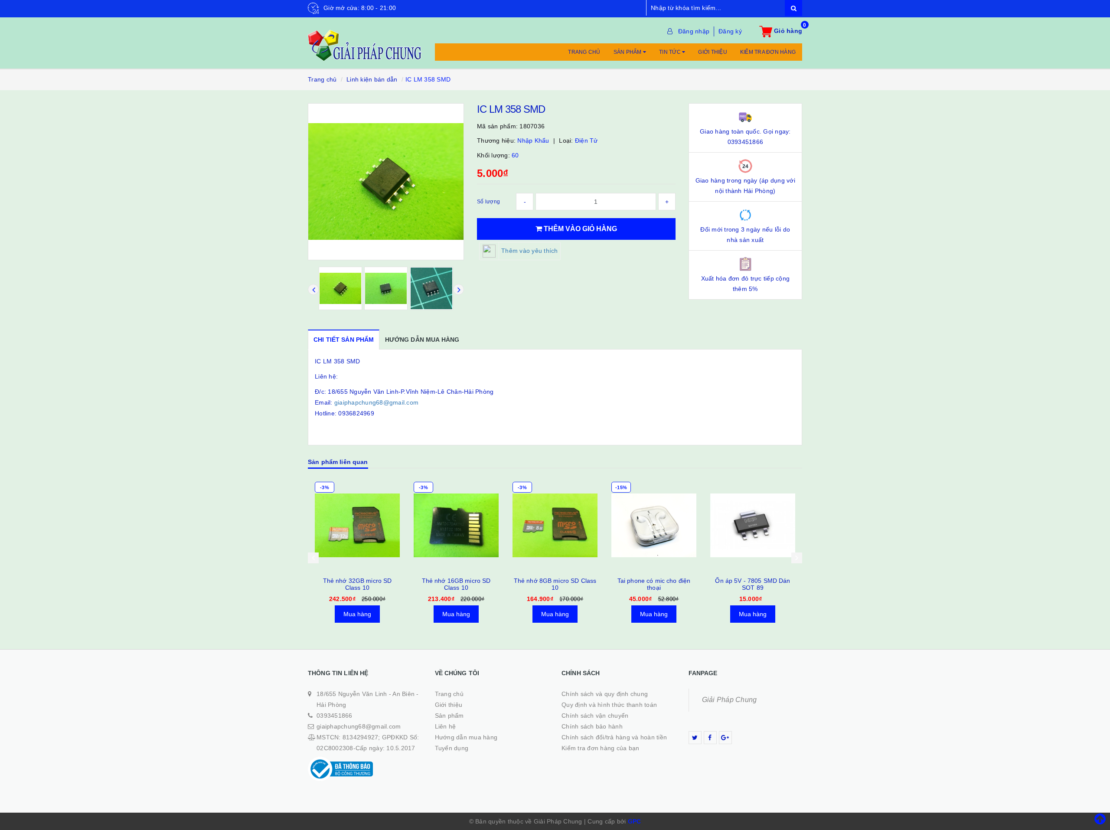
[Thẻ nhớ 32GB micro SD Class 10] (357, 525)
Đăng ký (730, 31)
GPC (634, 821)
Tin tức (670, 52)
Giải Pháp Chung (729, 699)
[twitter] (695, 738)
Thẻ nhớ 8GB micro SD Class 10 (555, 584)
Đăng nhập (693, 31)
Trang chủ (584, 52)
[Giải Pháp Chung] (365, 40)
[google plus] (725, 738)
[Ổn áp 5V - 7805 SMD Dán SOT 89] (752, 525)
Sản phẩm (628, 52)
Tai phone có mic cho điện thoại (654, 584)
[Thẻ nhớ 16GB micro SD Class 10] (456, 525)
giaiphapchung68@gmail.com (376, 402)
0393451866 (335, 715)
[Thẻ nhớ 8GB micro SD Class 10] (555, 525)
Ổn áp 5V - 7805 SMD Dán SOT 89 (752, 584)
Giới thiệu (712, 52)
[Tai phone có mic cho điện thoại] (653, 525)
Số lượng (488, 202)
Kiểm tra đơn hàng (768, 52)
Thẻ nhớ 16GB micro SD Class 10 (456, 584)
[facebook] (710, 738)
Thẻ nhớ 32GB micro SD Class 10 (357, 584)
